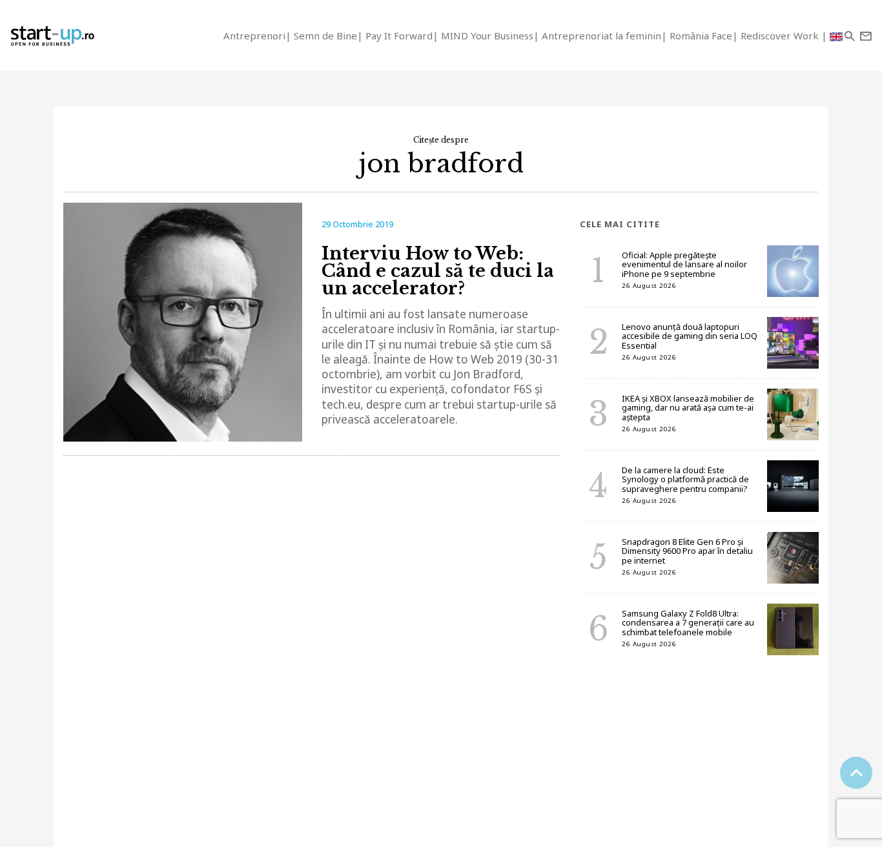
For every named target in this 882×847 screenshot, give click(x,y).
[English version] (836, 35)
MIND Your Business (487, 35)
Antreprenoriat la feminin (601, 35)
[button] (849, 35)
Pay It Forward (399, 35)
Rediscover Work (781, 35)
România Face (701, 35)
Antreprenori (254, 35)
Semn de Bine (325, 35)
